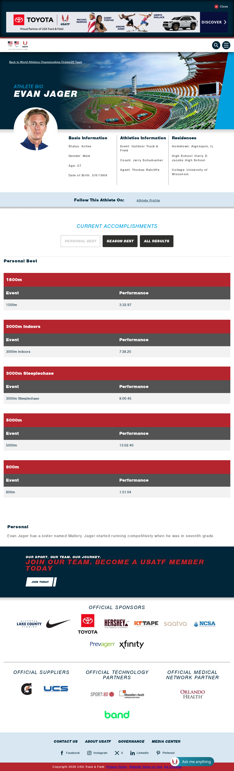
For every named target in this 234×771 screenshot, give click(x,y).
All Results (156, 241)
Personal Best (80, 241)
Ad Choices (173, 767)
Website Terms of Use (145, 767)
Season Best (120, 241)
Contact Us (66, 741)
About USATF (98, 741)
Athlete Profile (148, 200)
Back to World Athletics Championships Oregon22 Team (45, 62)
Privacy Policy (116, 767)
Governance (131, 741)
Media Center (166, 741)
